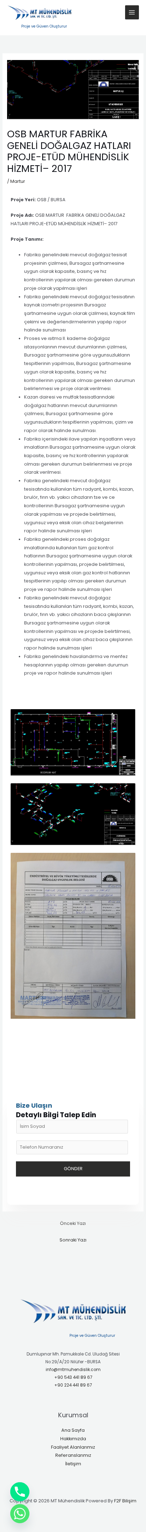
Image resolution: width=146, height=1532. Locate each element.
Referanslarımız (73, 1455)
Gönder (73, 1169)
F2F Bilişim (125, 1501)
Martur (17, 181)
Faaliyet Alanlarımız (73, 1447)
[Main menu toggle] (132, 12)
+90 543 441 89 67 (73, 1377)
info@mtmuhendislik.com (73, 1369)
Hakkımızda (73, 1439)
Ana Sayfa (73, 1430)
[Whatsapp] (19, 1513)
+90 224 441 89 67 (73, 1385)
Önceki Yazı (73, 1223)
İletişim (73, 1464)
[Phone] (19, 1491)
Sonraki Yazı (73, 1240)
